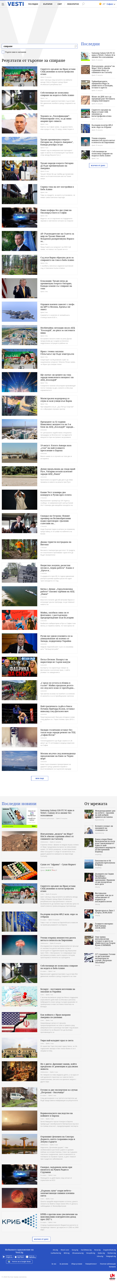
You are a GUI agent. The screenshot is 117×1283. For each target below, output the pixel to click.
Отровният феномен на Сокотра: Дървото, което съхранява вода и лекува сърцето (57, 1139)
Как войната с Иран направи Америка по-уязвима (55, 1016)
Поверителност (91, 1264)
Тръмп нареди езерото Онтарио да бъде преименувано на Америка (56, 166)
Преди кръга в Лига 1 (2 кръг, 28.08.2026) (105, 911)
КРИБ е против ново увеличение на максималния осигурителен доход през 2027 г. (59, 1217)
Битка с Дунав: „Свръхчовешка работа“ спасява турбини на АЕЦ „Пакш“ (57, 591)
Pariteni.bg (112, 1253)
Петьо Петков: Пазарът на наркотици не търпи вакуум (55, 660)
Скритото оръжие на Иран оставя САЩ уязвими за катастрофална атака (57, 71)
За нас (54, 1264)
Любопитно (73, 4)
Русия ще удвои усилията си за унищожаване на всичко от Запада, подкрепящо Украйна (56, 638)
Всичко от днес (98, 165)
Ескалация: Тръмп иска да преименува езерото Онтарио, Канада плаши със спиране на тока (56, 285)
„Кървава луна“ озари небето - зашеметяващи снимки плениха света (57, 1193)
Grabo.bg (101, 1253)
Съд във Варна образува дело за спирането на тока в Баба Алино (57, 258)
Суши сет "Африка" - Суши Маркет (58, 864)
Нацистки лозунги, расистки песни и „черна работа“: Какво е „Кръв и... (57, 568)
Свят (59, 4)
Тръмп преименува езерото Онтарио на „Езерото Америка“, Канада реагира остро (56, 142)
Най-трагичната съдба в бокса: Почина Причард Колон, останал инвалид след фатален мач (57, 709)
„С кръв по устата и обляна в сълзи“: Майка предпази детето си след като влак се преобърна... (57, 685)
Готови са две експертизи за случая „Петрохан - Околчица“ (58, 1091)
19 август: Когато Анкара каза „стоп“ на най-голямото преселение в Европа (55, 448)
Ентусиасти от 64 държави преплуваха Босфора (105, 862)
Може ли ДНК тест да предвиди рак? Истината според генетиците (103, 98)
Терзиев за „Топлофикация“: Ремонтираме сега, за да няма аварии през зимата (55, 118)
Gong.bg (75, 1250)
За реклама (64, 1264)
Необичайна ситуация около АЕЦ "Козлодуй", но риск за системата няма (57, 330)
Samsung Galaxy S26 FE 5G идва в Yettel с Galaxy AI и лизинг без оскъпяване (103, 55)
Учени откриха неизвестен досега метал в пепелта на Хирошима (103, 140)
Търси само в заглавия (15, 52)
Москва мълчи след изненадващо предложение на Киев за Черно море (58, 756)
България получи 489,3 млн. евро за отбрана (102, 126)
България (47, 4)
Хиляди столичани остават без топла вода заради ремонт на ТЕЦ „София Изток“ (57, 732)
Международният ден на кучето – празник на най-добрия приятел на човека (105, 814)
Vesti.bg (16, 4)
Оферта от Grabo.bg (46, 867)
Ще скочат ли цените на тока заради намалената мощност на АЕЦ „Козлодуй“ (57, 377)
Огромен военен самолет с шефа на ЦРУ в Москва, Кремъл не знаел (57, 307)
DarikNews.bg (86, 1250)
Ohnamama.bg (78, 1253)
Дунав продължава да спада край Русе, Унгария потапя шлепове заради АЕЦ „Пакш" (57, 471)
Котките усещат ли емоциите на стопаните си (104, 828)
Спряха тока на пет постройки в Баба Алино (57, 188)
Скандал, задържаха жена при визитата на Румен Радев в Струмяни (56, 1170)
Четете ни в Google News (21, 1262)
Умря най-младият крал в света (56, 1040)
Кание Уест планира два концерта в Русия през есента (56, 493)
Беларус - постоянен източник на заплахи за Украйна (57, 990)
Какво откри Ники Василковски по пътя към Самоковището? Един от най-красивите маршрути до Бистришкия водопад (105, 845)
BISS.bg (66, 1253)
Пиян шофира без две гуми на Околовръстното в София (56, 211)
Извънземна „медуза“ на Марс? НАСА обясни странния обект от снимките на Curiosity (103, 69)
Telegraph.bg (111, 1256)
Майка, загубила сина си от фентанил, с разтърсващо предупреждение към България (57, 615)
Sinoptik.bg (90, 1253)
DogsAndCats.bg (109, 1250)
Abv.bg (55, 1250)
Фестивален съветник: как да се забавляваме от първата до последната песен (104, 897)
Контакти (112, 1267)
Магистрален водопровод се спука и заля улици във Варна (56, 399)
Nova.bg (97, 1250)
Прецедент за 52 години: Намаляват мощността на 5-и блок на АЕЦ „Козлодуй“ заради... (57, 424)
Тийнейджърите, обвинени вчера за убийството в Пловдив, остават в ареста (102, 84)
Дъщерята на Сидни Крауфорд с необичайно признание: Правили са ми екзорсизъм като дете (105, 879)
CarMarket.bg (56, 1253)
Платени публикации (47, 818)
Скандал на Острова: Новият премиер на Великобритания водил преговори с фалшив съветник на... (55, 519)
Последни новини (19, 803)
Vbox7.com (65, 1250)
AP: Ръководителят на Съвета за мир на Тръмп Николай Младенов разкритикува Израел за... (57, 237)
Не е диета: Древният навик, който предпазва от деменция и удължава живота (59, 1066)
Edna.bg (100, 1256)
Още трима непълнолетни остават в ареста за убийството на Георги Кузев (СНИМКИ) (105, 941)
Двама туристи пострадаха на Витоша (55, 543)
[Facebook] (115, 1270)
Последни (33, 4)
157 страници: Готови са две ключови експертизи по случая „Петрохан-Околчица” (105, 958)
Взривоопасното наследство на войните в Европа (56, 1114)
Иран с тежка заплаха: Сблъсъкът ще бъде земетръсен (57, 352)
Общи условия (76, 1264)
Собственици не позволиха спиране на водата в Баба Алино (57, 94)
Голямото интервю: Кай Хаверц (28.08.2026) (104, 925)
